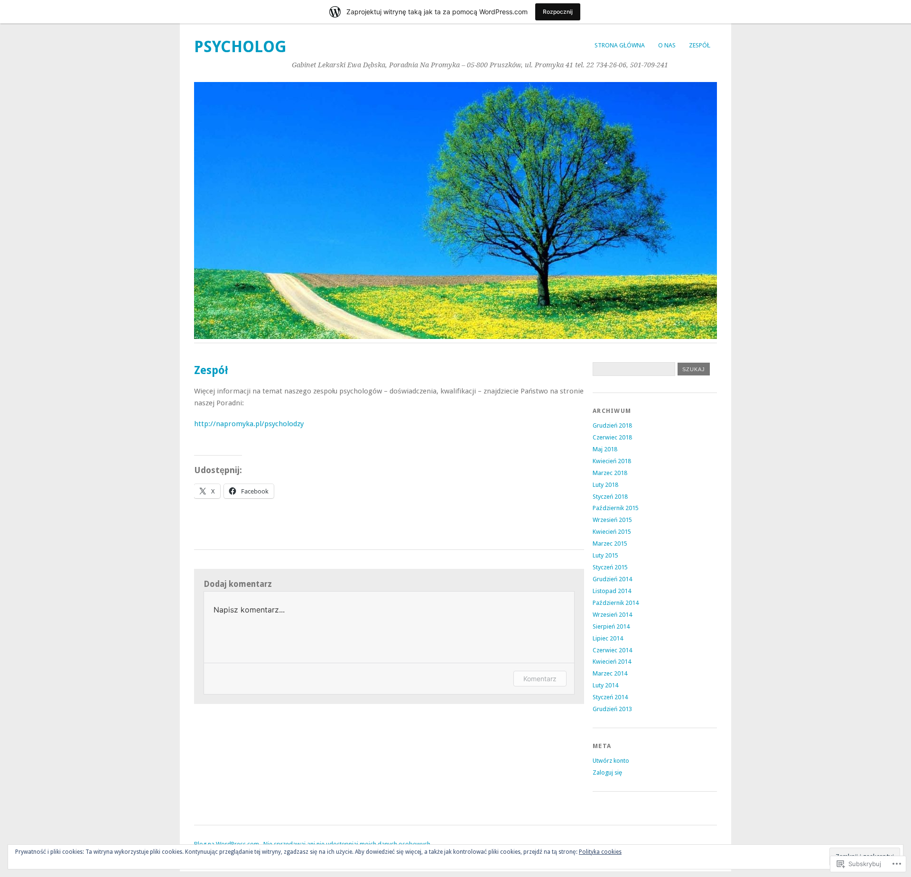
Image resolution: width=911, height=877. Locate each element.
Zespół (699, 45)
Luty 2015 (605, 555)
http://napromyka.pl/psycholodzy (249, 424)
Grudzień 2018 (612, 425)
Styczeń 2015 (610, 567)
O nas (667, 45)
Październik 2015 (616, 508)
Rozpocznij (558, 11)
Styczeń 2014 (610, 697)
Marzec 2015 (610, 543)
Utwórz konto (611, 760)
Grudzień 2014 (612, 579)
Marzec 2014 (610, 673)
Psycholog (240, 46)
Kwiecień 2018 (612, 461)
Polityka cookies (600, 852)
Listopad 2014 (612, 590)
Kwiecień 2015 (612, 531)
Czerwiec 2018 (612, 437)
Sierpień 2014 (611, 626)
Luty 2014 (605, 685)
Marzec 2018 (610, 472)
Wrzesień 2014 (612, 614)
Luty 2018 (605, 484)
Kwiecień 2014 (612, 661)
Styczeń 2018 (610, 496)
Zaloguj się (607, 772)
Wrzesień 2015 (612, 519)
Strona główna (620, 45)
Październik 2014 (616, 602)
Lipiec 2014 (608, 638)
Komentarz (540, 679)
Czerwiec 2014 (612, 650)
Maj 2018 (605, 449)
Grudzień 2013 (612, 709)
